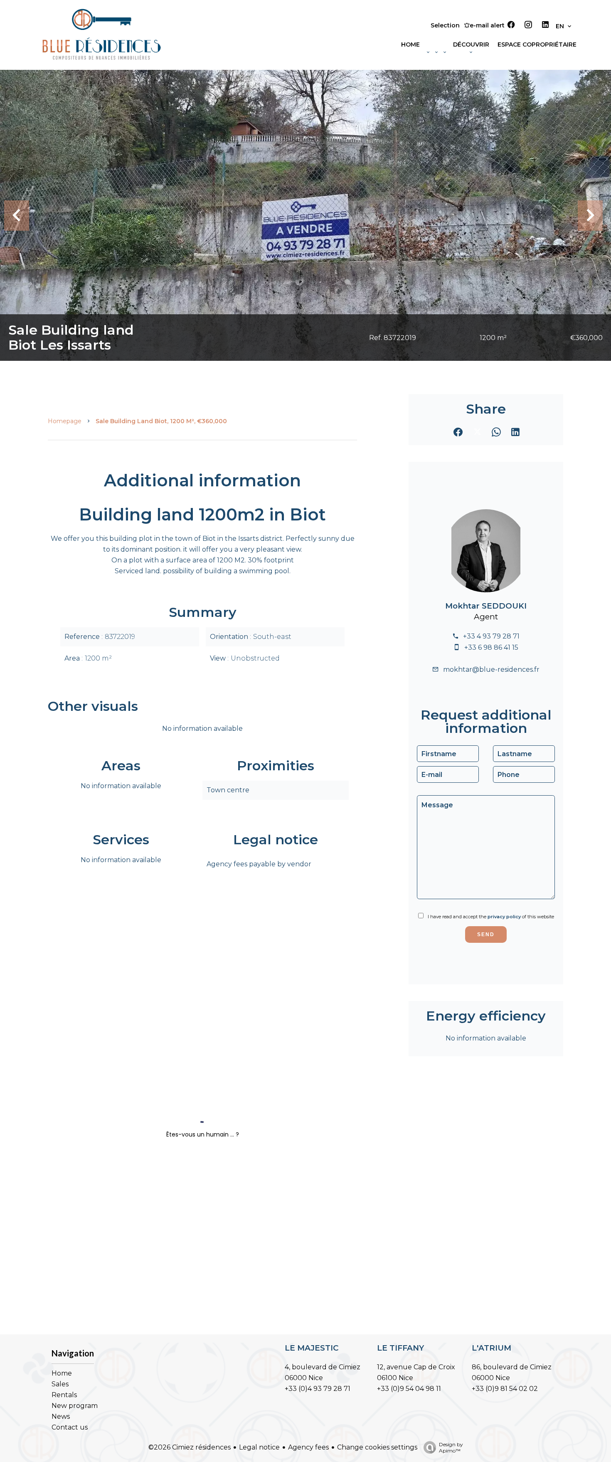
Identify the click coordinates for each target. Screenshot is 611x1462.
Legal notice (259, 1447)
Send (486, 934)
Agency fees (308, 1447)
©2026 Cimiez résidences (189, 1447)
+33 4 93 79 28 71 (491, 636)
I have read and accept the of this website (491, 917)
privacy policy (504, 917)
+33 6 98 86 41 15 (491, 647)
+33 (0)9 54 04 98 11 (409, 1389)
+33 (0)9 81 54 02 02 (505, 1389)
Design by (451, 1447)
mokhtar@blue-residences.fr (491, 669)
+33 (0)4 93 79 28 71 (317, 1389)
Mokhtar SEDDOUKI (486, 606)
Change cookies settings (377, 1447)
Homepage (64, 421)
